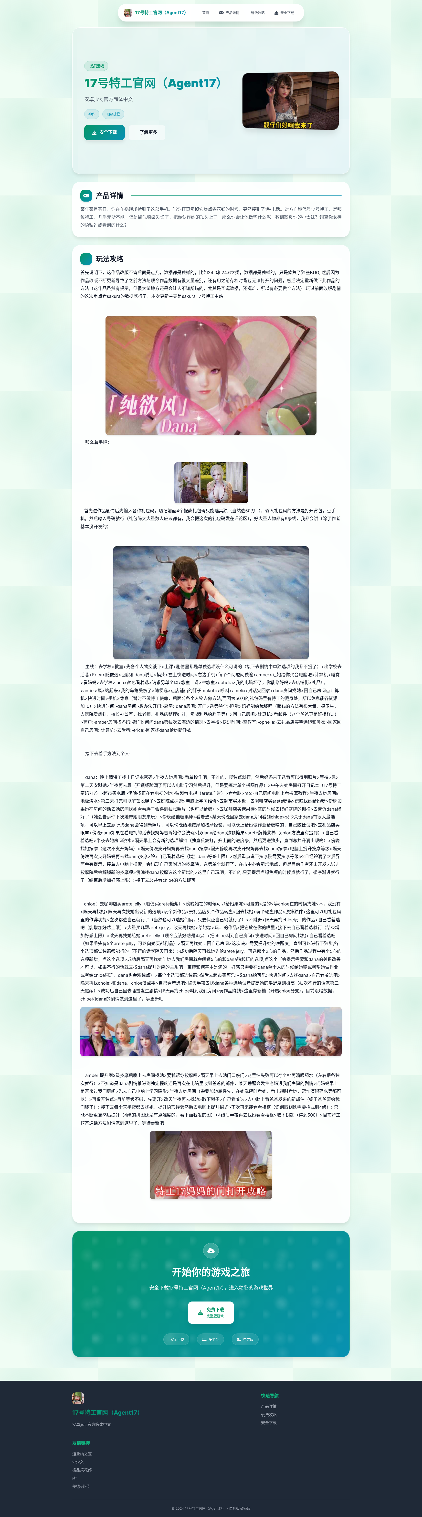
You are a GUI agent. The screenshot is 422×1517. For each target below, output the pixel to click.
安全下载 (269, 1422)
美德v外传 (81, 1486)
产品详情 (269, 1406)
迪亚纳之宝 (82, 1453)
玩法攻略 (269, 1414)
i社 (74, 1478)
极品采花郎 (82, 1470)
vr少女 (78, 1461)
